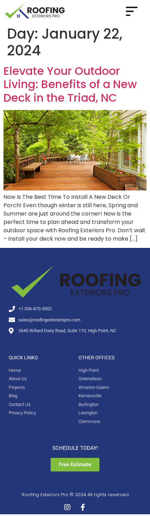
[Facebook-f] (82, 507)
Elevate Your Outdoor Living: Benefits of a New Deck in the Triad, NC (70, 84)
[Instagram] (67, 507)
